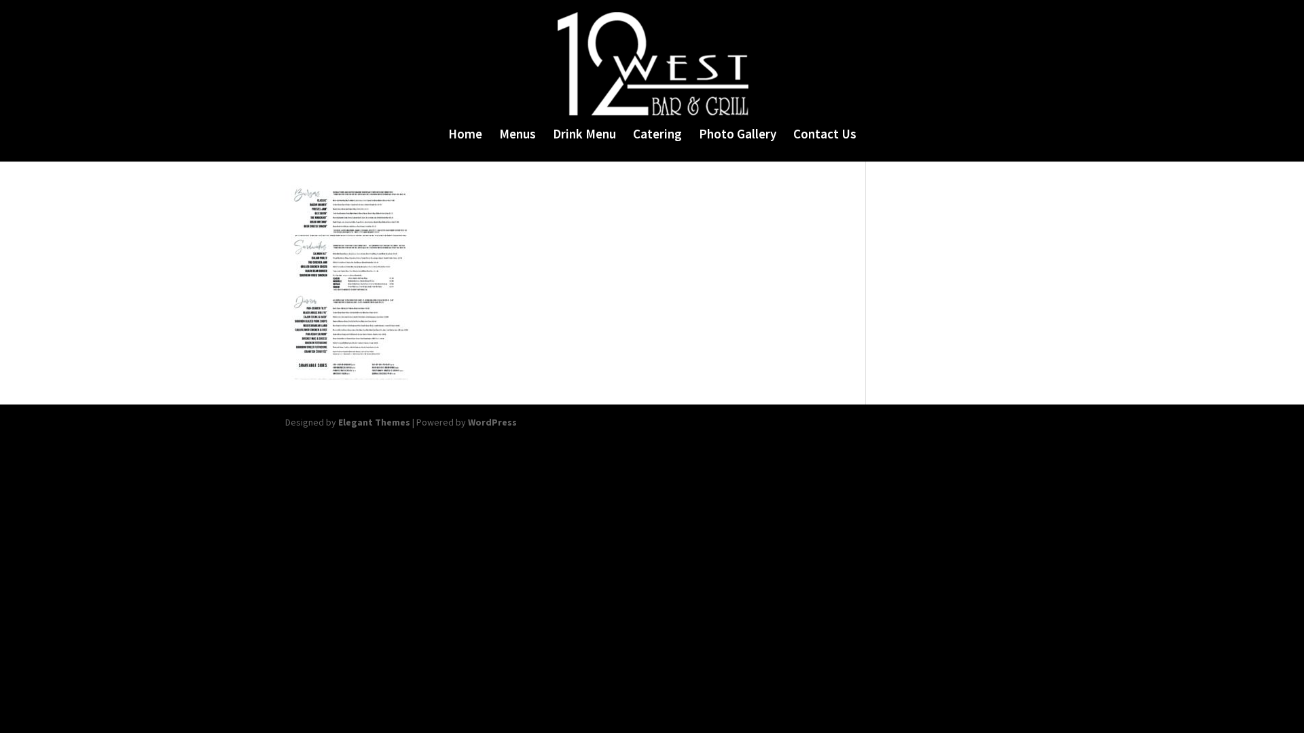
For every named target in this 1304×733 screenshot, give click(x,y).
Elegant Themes (374, 422)
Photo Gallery (737, 135)
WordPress (492, 422)
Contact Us (824, 135)
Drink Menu (584, 135)
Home (465, 135)
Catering (657, 135)
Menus (517, 135)
